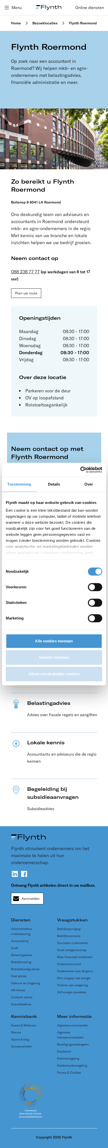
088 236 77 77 (25, 272)
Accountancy (20, 941)
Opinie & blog (20, 1039)
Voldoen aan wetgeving (72, 985)
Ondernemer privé (69, 964)
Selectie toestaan (54, 657)
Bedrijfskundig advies (25, 969)
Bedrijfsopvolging (68, 929)
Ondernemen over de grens (75, 971)
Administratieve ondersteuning (21, 931)
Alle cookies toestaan (54, 641)
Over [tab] (88, 484)
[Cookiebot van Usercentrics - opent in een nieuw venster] (80, 469)
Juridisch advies (21, 997)
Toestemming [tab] (19, 484)
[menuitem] (89, 7)
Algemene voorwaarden (72, 1025)
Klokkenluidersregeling (72, 1065)
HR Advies (18, 990)
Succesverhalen (21, 1046)
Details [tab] (54, 484)
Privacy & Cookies (69, 1072)
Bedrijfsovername (68, 936)
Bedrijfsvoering (21, 962)
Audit (14, 948)
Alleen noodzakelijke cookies (54, 674)
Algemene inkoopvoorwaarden (70, 1034)
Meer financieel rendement (74, 957)
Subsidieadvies (21, 1004)
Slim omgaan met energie (73, 978)
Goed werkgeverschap (71, 950)
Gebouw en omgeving (25, 983)
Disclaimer (64, 1051)
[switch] (95, 587)
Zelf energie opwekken (72, 992)
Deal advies (18, 976)
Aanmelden (30, 898)
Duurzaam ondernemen (72, 943)
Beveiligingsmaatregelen (73, 1044)
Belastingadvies (21, 955)
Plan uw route (26, 293)
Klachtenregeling (68, 1058)
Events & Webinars (23, 1025)
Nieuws (16, 1032)
